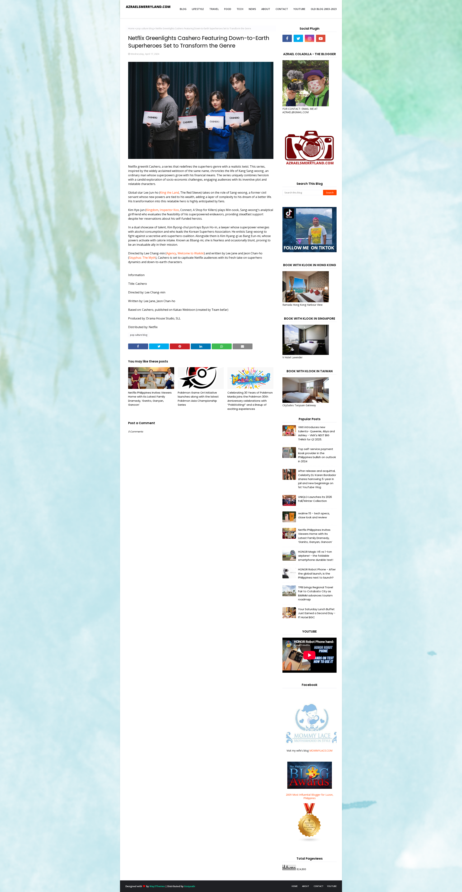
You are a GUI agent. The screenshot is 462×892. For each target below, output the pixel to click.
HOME (295, 886)
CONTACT (318, 886)
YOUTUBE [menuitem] (299, 9)
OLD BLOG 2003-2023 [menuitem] (324, 9)
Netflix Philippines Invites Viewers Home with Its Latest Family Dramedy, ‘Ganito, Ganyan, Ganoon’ (150, 399)
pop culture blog (145, 28)
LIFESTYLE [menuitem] (198, 9)
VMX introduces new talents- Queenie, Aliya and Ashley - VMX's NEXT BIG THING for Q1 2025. (316, 433)
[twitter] (298, 38)
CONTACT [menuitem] (282, 9)
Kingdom (152, 210)
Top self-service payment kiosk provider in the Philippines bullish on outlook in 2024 (317, 455)
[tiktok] (332, 38)
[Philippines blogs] (309, 841)
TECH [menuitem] (240, 9)
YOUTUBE (332, 886)
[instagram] (309, 38)
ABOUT (305, 886)
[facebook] (287, 38)
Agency (171, 253)
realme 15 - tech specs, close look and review (314, 515)
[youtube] (320, 38)
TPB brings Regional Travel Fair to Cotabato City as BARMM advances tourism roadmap (315, 593)
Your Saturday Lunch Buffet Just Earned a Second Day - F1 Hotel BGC (316, 613)
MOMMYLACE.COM (320, 750)
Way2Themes (157, 886)
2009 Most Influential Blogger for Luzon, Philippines (309, 796)
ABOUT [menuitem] (265, 9)
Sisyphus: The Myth (142, 258)
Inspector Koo (169, 210)
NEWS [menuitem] (252, 9)
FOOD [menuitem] (227, 9)
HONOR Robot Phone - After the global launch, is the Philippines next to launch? (317, 573)
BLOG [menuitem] (183, 9)
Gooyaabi (189, 886)
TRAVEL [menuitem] (214, 9)
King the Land (169, 193)
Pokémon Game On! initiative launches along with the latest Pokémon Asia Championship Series (198, 399)
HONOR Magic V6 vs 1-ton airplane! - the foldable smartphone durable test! (315, 556)
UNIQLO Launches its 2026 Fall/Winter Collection (315, 499)
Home (131, 28)
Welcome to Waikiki (191, 253)
